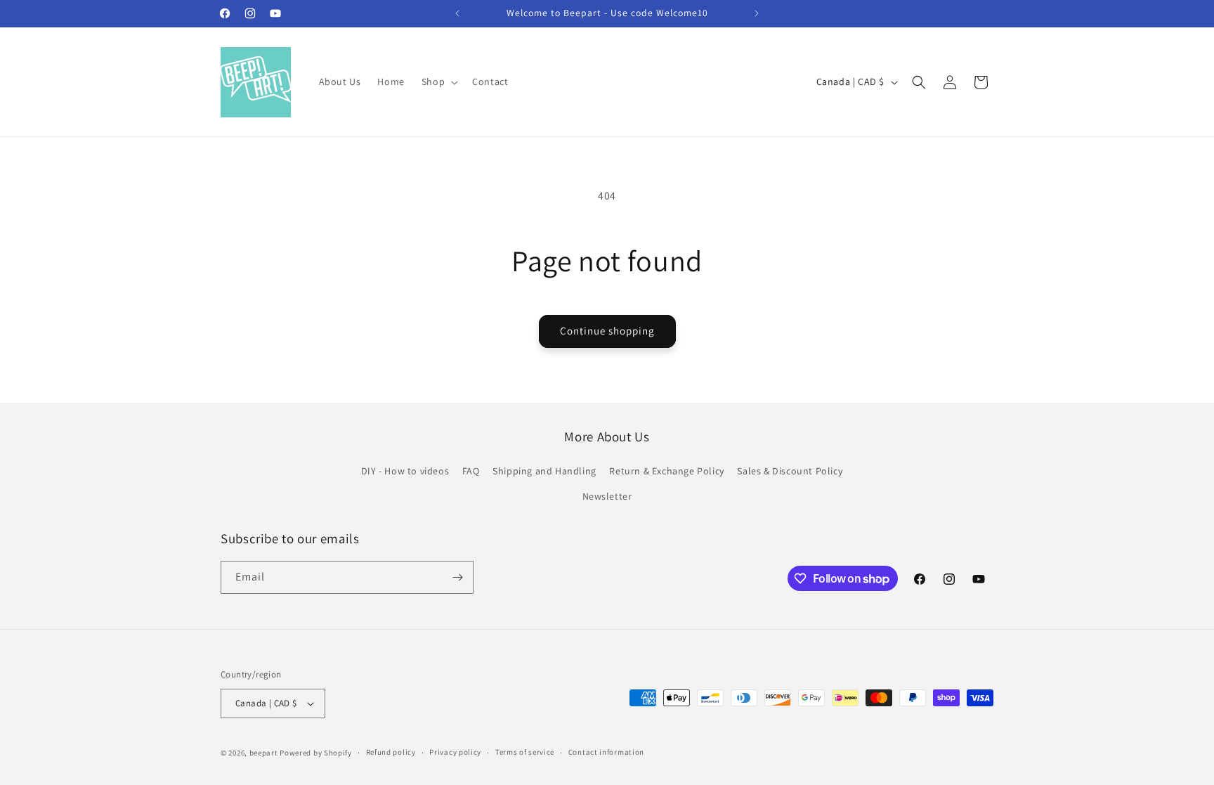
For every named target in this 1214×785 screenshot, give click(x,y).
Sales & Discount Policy (789, 471)
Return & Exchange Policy (666, 471)
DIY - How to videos (405, 471)
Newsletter (607, 496)
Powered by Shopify (316, 753)
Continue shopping (607, 330)
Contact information (606, 752)
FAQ (471, 471)
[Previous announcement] (457, 13)
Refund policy (391, 752)
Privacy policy (455, 752)
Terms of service (524, 752)
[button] (438, 81)
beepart (264, 753)
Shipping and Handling (544, 471)
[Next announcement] (756, 13)
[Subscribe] (457, 577)
